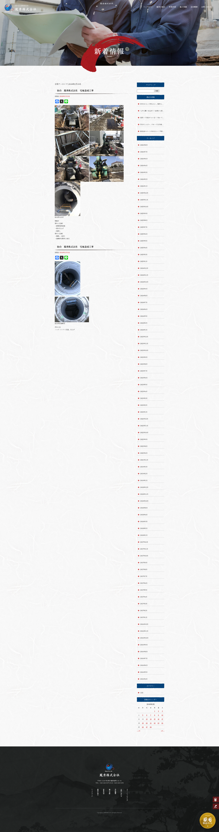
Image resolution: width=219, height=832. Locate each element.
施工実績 (183, 6)
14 (150, 719)
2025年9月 (143, 213)
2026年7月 (143, 152)
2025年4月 (143, 248)
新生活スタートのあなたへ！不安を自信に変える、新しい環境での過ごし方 (152, 131)
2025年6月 (143, 234)
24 (162, 723)
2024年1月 (143, 330)
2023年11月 (144, 343)
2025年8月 (143, 220)
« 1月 (138, 731)
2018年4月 (143, 515)
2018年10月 (144, 501)
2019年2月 (143, 473)
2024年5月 (143, 316)
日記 (141, 693)
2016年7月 (143, 658)
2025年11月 (144, 200)
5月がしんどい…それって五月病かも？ (152, 124)
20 (147, 723)
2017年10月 (144, 556)
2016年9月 (144, 645)
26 (143, 727)
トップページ (148, 6)
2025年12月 (144, 193)
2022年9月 (143, 439)
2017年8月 (143, 569)
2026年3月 (143, 172)
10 (162, 715)
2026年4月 (143, 165)
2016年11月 (144, 631)
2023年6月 (143, 378)
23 (158, 723)
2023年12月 (144, 337)
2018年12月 (144, 487)
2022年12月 (144, 419)
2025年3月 (143, 254)
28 (151, 727)
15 (154, 719)
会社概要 (194, 6)
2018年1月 (143, 535)
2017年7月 (143, 576)
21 (150, 723)
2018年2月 (143, 528)
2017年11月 (144, 549)
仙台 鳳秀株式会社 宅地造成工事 (75, 90)
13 (146, 719)
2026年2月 (143, 179)
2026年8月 (144, 145)
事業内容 (172, 6)
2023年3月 (143, 398)
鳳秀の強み (161, 6)
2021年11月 (144, 460)
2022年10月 (144, 432)
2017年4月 (143, 597)
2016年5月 (143, 672)
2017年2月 (143, 610)
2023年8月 (143, 364)
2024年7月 (143, 302)
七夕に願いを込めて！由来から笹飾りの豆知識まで (152, 111)
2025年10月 (144, 206)
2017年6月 (143, 583)
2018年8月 (144, 508)
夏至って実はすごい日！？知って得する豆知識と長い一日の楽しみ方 (152, 117)
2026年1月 (143, 186)
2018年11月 (144, 494)
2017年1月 (143, 617)
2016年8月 (144, 651)
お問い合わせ (206, 6)
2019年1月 (143, 480)
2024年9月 (143, 289)
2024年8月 (143, 295)
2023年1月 (143, 412)
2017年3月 (143, 604)
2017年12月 (144, 542)
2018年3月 (143, 521)
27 (146, 727)
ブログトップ (150, 85)
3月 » (162, 731)
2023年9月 (143, 357)
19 (143, 723)
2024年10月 (144, 282)
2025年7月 (143, 227)
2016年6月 (144, 665)
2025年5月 (143, 241)
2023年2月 (143, 405)
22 (154, 723)
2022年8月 (143, 446)
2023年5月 (143, 384)
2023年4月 (143, 391)
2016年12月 (144, 624)
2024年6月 (143, 309)
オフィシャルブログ (127, 795)
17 (162, 719)
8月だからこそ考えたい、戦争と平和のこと (152, 104)
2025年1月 (143, 261)
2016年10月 (144, 638)
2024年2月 (143, 323)
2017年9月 (143, 562)
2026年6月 (144, 159)
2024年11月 (144, 275)
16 (158, 719)
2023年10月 (144, 350)
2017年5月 (143, 590)
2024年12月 (144, 268)
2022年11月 (144, 426)
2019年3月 (143, 467)
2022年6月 (143, 453)
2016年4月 (143, 679)
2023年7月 (143, 371)
